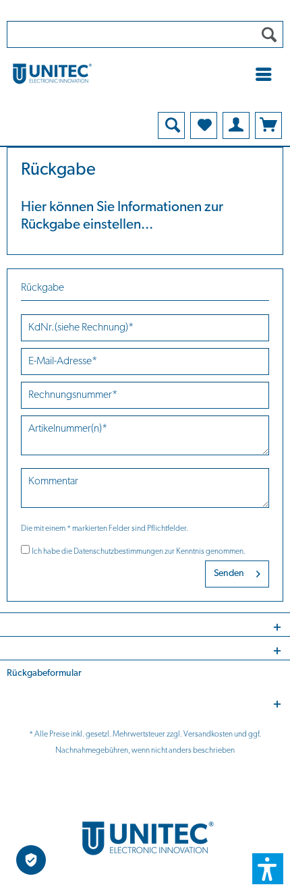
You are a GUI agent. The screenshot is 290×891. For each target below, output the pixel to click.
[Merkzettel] (203, 125)
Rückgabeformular (44, 673)
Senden (229, 574)
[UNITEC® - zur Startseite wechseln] (145, 73)
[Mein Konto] (236, 125)
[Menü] (267, 74)
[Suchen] (269, 34)
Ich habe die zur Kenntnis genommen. (138, 552)
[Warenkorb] (268, 125)
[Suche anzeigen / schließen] (171, 125)
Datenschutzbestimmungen (118, 552)
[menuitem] (267, 74)
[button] (267, 868)
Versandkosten (208, 734)
